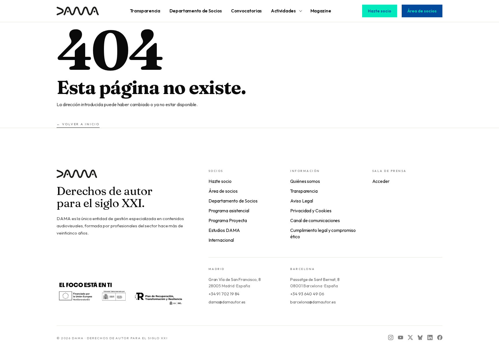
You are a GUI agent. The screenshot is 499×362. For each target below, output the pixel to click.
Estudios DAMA (224, 230)
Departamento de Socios (233, 201)
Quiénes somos (305, 181)
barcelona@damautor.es (313, 302)
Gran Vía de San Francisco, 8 (234, 279)
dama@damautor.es (227, 302)
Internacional (221, 240)
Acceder (381, 181)
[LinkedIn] (430, 337)
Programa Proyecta (227, 220)
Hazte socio (379, 11)
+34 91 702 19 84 (224, 294)
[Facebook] (439, 337)
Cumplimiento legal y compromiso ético (323, 233)
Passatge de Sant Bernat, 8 (315, 279)
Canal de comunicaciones (315, 220)
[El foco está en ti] (120, 292)
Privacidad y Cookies (310, 210)
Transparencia (304, 191)
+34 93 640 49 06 (307, 294)
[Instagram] (390, 337)
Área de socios (422, 11)
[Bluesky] (420, 337)
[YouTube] (400, 337)
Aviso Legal (301, 201)
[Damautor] (121, 177)
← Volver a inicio (78, 124)
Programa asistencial (228, 210)
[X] (410, 337)
